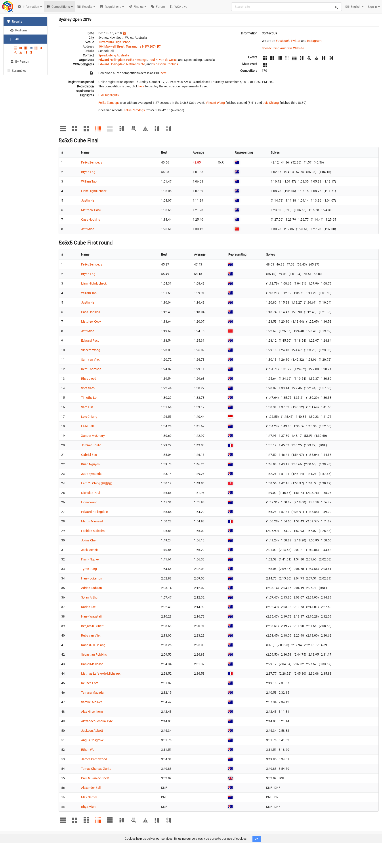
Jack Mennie (89, 550)
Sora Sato (88, 388)
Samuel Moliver (91, 702)
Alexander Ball (91, 787)
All (17, 39)
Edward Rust (90, 340)
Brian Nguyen (90, 464)
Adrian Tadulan (91, 588)
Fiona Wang (89, 502)
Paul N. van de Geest (163, 60)
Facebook (282, 40)
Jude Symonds (91, 473)
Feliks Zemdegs (136, 60)
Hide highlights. (109, 95)
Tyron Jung (89, 569)
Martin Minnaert (92, 521)
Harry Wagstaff (91, 616)
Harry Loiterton (91, 578)
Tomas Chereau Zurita (96, 768)
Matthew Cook (91, 210)
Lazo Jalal (88, 426)
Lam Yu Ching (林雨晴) (96, 483)
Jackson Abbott (92, 730)
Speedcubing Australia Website (283, 48)
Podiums (21, 30)
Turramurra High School (114, 42)
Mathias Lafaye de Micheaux (100, 673)
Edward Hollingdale (111, 60)
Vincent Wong (215, 102)
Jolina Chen (89, 540)
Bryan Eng (88, 172)
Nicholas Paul (90, 493)
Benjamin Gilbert (92, 626)
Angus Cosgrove (92, 740)
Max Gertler (89, 797)
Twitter (295, 40)
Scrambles (18, 70)
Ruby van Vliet (91, 635)
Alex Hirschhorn (92, 711)
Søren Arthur (90, 597)
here (163, 73)
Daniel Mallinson (92, 664)
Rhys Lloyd (88, 378)
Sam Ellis (87, 407)
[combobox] (286, 6)
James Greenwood (94, 759)
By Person (22, 61)
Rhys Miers (88, 806)
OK (256, 838)
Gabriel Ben (89, 454)
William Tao (89, 181)
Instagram (314, 40)
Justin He (87, 200)
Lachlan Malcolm (93, 531)
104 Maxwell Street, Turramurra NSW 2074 (127, 46)
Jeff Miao (87, 229)
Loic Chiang (271, 102)
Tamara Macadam (93, 692)
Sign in (373, 6)
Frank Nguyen (90, 559)
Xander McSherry (93, 435)
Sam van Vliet (90, 359)
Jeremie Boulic (91, 445)
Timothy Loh (89, 397)
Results (16, 21)
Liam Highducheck (94, 191)
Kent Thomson (91, 369)
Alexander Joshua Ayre (97, 721)
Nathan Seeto (135, 64)
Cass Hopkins (90, 219)
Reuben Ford (90, 683)
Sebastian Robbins (165, 64)
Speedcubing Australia (113, 55)
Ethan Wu (87, 749)
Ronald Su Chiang (93, 645)
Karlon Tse (88, 607)
